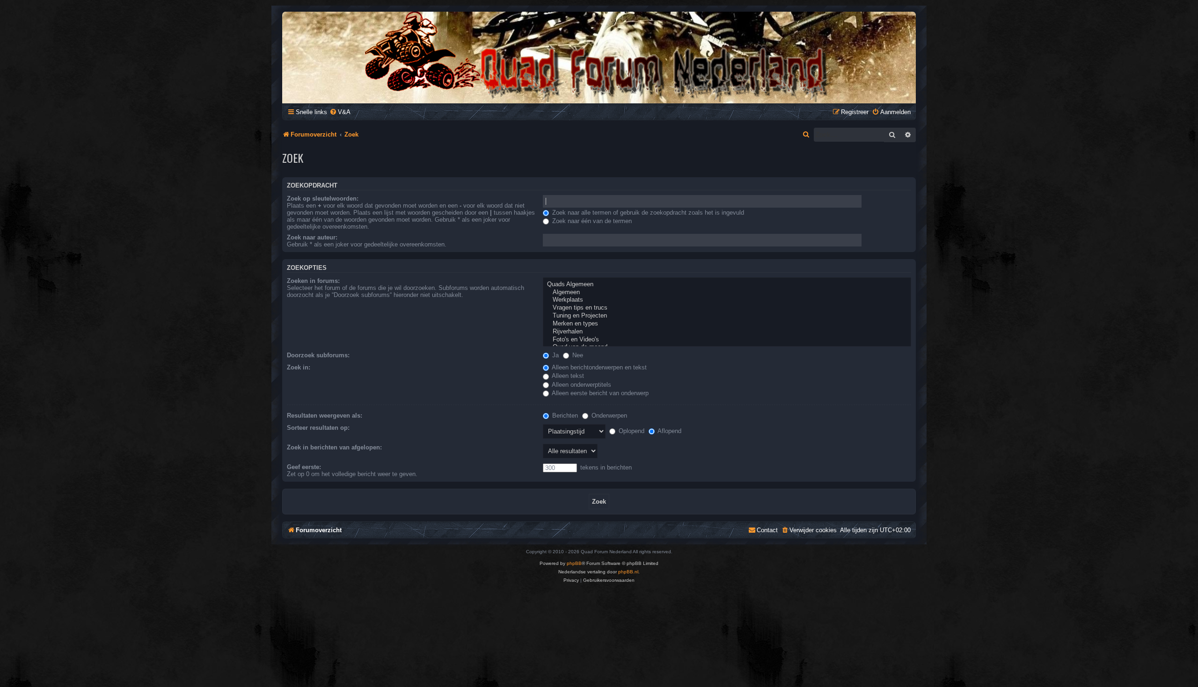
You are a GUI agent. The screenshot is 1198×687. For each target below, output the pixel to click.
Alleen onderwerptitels (580, 384)
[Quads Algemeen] (727, 285)
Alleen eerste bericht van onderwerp (599, 393)
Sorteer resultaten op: (318, 427)
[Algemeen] (727, 292)
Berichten (564, 415)
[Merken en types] (727, 324)
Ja (554, 355)
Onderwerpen (608, 415)
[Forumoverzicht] (599, 57)
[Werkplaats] (727, 300)
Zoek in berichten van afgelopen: (334, 447)
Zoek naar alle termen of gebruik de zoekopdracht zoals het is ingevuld (647, 212)
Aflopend (668, 430)
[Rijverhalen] (727, 332)
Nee (576, 355)
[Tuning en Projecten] (727, 316)
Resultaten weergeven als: (324, 415)
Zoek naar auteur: (312, 237)
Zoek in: (298, 367)
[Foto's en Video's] (727, 340)
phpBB (574, 563)
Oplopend (630, 430)
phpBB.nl (628, 571)
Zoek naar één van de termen (591, 220)
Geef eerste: (304, 466)
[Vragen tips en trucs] (727, 308)
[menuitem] (340, 112)
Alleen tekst (567, 375)
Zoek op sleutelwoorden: (322, 198)
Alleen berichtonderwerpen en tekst (598, 367)
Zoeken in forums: (313, 280)
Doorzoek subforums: (318, 355)
